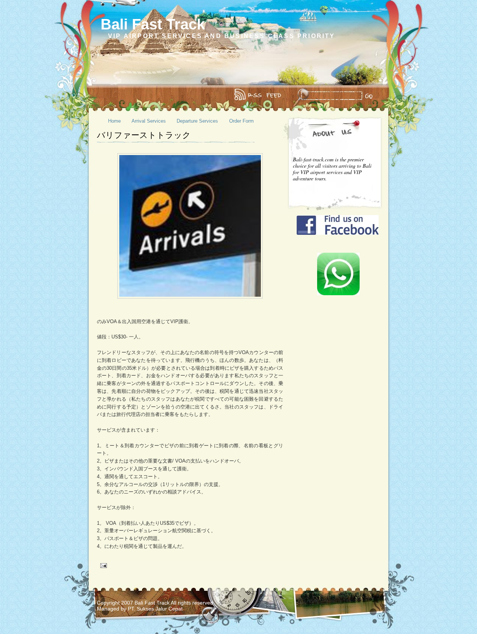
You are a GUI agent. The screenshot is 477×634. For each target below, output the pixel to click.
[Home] (102, 95)
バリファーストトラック (144, 135)
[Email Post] (102, 565)
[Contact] (117, 95)
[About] (107, 95)
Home (114, 121)
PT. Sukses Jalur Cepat (155, 609)
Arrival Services (149, 121)
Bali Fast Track (153, 24)
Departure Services (197, 121)
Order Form (241, 121)
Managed (109, 609)
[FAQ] (112, 95)
